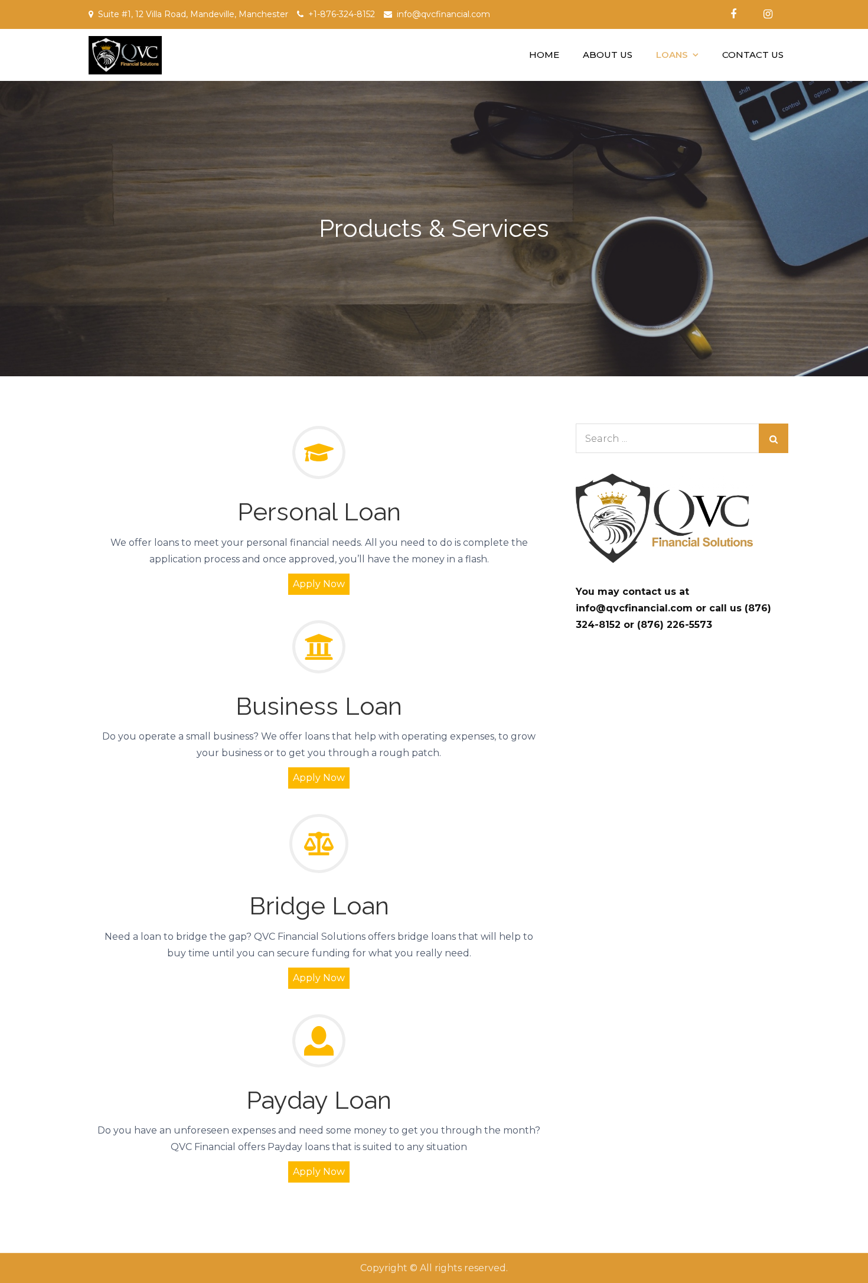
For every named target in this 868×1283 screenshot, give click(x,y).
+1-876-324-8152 (341, 14)
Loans (672, 54)
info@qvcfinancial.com (443, 14)
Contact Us (753, 54)
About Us (607, 54)
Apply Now (319, 1171)
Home (544, 54)
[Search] (773, 438)
